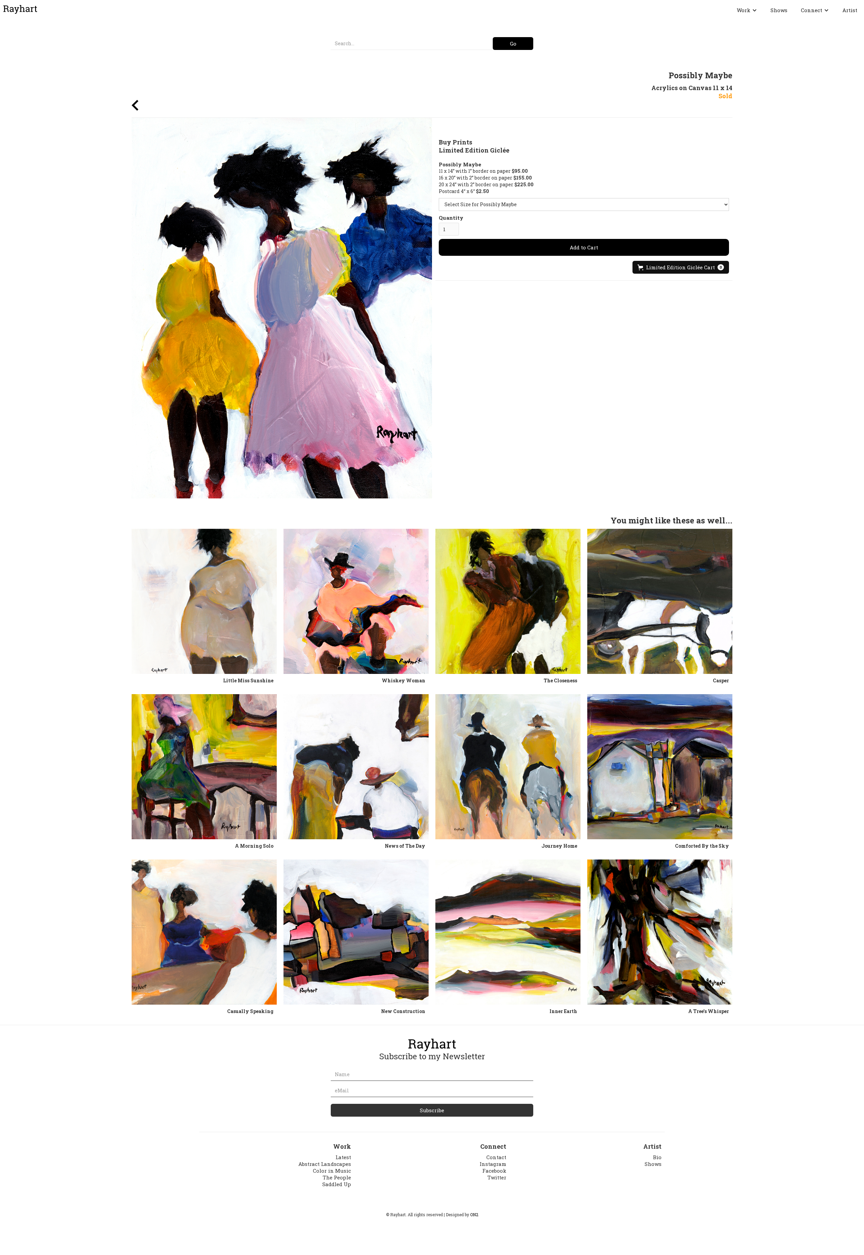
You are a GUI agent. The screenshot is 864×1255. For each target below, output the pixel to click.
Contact (496, 1157)
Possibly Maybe (460, 164)
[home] (20, 9)
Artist (849, 10)
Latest (343, 1157)
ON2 (474, 1214)
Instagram (493, 1164)
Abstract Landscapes (324, 1164)
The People (337, 1177)
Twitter (496, 1177)
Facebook (494, 1170)
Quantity (451, 217)
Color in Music (332, 1170)
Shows (779, 10)
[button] (747, 10)
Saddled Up (336, 1184)
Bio (657, 1157)
